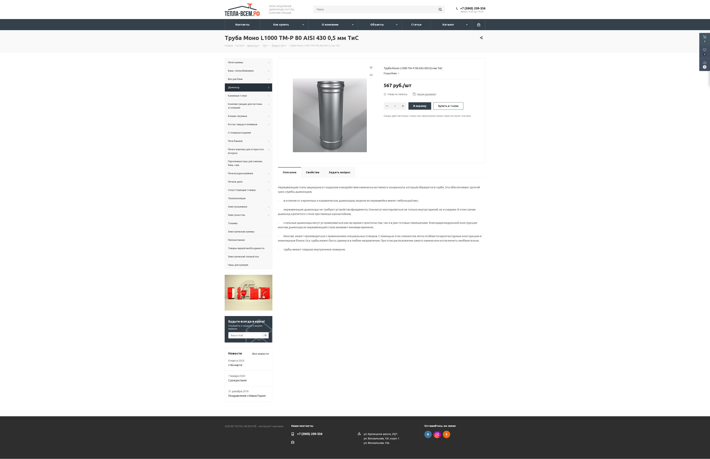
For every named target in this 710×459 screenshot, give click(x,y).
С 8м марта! (235, 365)
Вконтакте (428, 434)
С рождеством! (237, 380)
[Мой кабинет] (478, 24)
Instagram (437, 434)
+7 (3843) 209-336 (472, 8)
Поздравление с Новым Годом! (247, 395)
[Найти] (440, 9)
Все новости (260, 353)
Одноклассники (446, 434)
